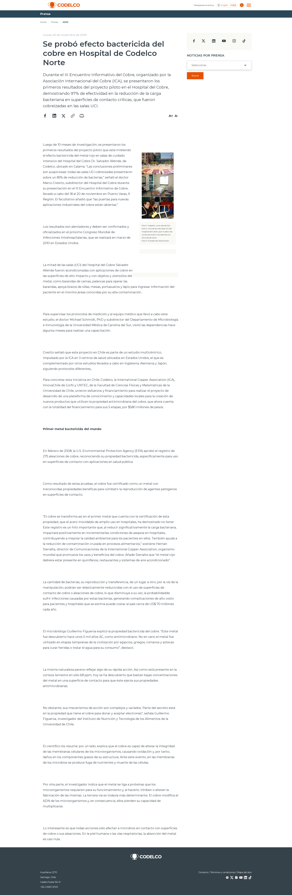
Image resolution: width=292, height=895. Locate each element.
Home (43, 22)
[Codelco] (64, 5)
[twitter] (203, 42)
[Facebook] (45, 116)
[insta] (234, 41)
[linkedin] (214, 41)
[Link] (72, 116)
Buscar (195, 75)
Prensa (54, 22)
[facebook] (194, 41)
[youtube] (224, 41)
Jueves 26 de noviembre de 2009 (65, 34)
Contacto (203, 872)
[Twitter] (63, 116)
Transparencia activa (204, 5)
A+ (171, 116)
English (224, 5)
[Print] (81, 116)
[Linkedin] (54, 116)
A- (176, 116)
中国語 (233, 5)
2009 (65, 22)
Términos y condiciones (222, 872)
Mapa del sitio (244, 872)
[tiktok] (244, 41)
